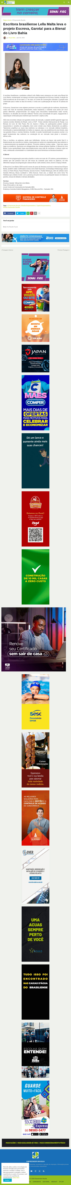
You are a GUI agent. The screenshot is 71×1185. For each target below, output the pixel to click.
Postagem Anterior (7, 250)
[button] (2, 2)
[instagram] (35, 1171)
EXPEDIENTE (37, 1181)
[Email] (35, 213)
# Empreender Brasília (18, 20)
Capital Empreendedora (43, 205)
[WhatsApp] (28, 213)
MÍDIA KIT (54, 1181)
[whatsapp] (39, 1171)
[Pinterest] (31, 213)
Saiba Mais (15, 1177)
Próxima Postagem (63, 250)
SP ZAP (61, 1181)
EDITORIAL (46, 1181)
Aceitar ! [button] (7, 1180)
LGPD (29, 1181)
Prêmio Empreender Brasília (11, 207)
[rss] (43, 1171)
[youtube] (31, 1171)
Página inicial (7, 20)
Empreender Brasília (41, 1178)
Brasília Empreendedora (28, 205)
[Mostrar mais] (39, 213)
